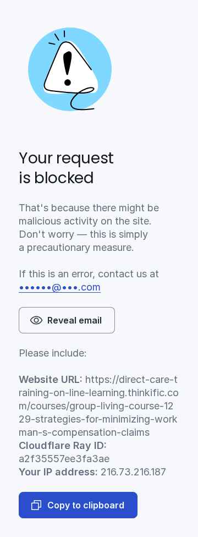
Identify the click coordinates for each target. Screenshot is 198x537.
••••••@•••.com (60, 287)
